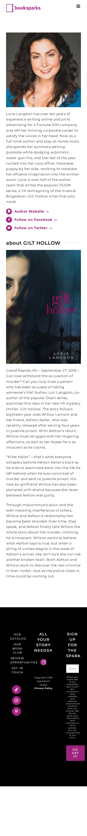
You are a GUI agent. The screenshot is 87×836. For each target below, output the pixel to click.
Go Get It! (75, 753)
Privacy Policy (43, 688)
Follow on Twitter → (33, 228)
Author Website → (31, 211)
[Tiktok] (16, 689)
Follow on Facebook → (35, 220)
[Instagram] (16, 700)
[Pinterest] (16, 711)
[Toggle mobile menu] (78, 6)
